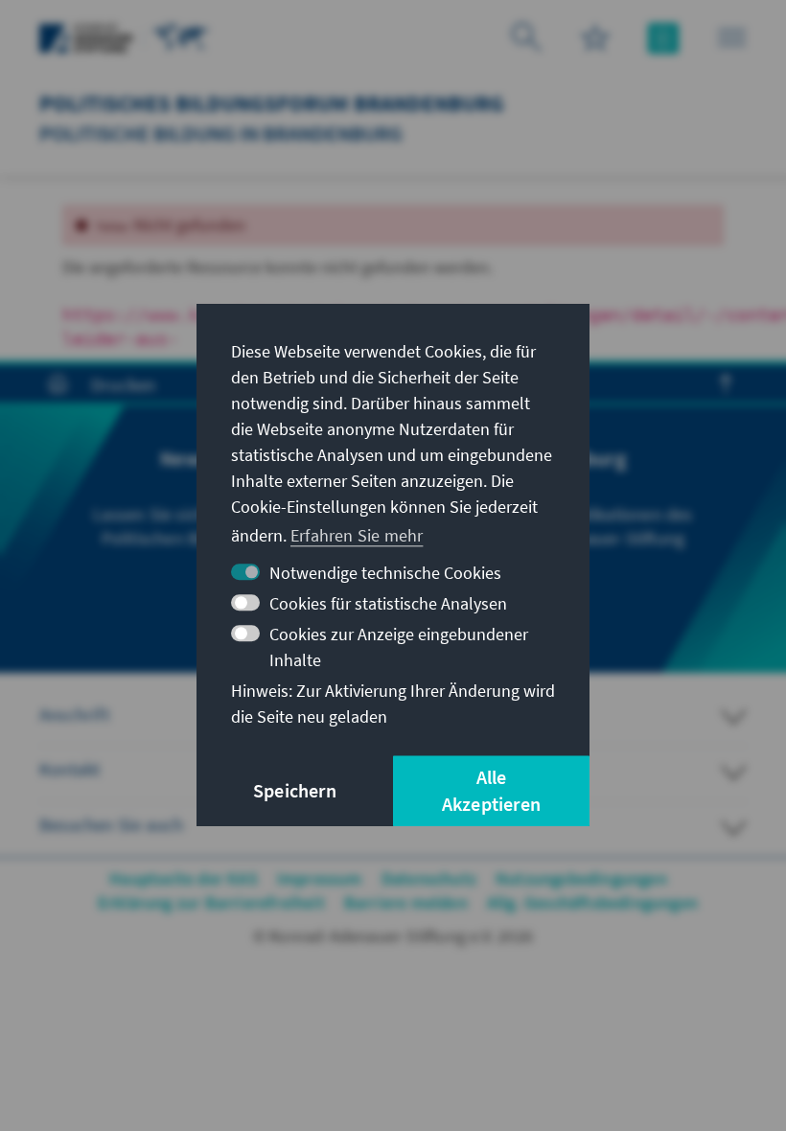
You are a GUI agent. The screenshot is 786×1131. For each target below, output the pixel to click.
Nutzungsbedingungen (581, 878)
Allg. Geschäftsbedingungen (592, 902)
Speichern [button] (294, 791)
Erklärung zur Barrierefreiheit (211, 902)
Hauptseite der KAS (183, 878)
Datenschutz (428, 878)
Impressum (319, 878)
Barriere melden (406, 902)
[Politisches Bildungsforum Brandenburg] (181, 36)
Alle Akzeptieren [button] (491, 791)
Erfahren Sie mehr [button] (356, 535)
